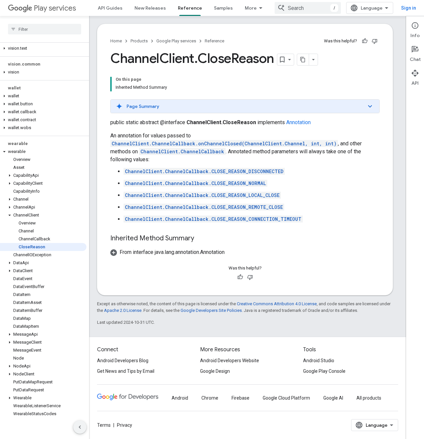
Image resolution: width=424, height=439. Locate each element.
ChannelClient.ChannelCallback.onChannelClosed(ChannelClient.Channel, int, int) (224, 143)
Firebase (240, 398)
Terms (104, 425)
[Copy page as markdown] (303, 59)
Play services (55, 8)
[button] (43, 48)
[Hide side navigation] (79, 427)
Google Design (215, 371)
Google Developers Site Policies (211, 310)
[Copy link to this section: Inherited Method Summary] (200, 239)
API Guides (110, 8)
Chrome (209, 398)
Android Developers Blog (122, 360)
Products (139, 40)
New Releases (150, 8)
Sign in (408, 8)
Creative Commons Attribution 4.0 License (277, 303)
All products (368, 398)
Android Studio (318, 360)
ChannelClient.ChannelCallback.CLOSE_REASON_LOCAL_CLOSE (202, 195)
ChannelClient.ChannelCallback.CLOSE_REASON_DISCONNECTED (204, 171)
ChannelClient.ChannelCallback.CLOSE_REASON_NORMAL (195, 183)
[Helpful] (365, 41)
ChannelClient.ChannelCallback (182, 151)
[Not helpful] (375, 41)
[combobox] (308, 8)
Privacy (124, 425)
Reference (190, 8)
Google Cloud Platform (286, 398)
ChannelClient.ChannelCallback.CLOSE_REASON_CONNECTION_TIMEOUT (213, 219)
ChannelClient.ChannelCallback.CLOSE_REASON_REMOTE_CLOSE (204, 207)
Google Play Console (324, 371)
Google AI (333, 398)
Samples (223, 8)
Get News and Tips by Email (125, 371)
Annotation (298, 122)
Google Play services (176, 40)
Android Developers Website (229, 360)
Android (180, 398)
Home (116, 40)
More (251, 8)
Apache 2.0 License (122, 310)
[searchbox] (44, 29)
